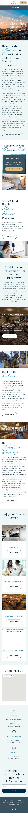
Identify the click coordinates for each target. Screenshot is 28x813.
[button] (14, 7)
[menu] (5, 3)
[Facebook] (12, 809)
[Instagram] (15, 809)
